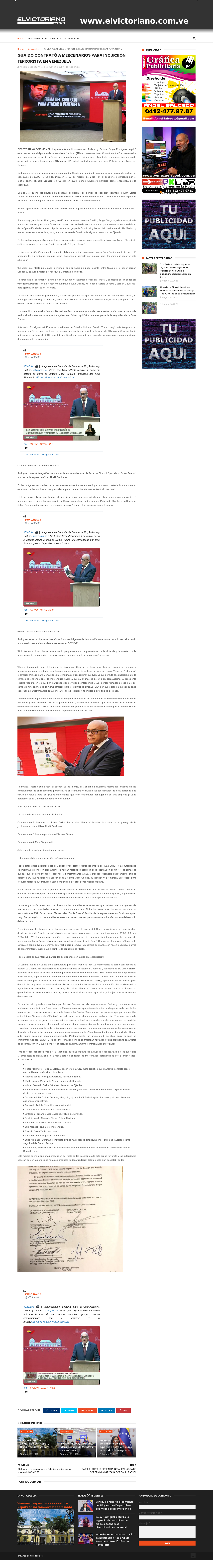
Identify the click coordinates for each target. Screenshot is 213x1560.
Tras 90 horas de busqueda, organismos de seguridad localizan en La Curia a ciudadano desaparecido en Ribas (175, 271)
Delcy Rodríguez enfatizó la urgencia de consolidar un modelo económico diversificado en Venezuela (112, 1522)
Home (20, 38)
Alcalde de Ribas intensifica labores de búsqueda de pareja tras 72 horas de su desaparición (177, 290)
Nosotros (34, 38)
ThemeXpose (36, 1556)
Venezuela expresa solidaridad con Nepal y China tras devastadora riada (34, 1445)
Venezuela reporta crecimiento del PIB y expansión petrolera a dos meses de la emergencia (116, 1445)
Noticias (50, 38)
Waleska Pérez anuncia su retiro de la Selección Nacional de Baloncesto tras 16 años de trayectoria (115, 1540)
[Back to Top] (193, 1555)
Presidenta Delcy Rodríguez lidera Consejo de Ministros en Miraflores (76, 1447)
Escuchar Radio (69, 38)
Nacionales (33, 49)
